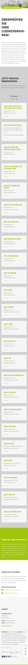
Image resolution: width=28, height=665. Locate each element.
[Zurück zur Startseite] (26, 648)
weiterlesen (6, 116)
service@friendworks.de (15, 590)
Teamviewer (14, 656)
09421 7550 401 (14, 593)
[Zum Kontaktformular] (26, 654)
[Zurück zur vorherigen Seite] (26, 645)
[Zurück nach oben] (26, 651)
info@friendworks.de (6, 626)
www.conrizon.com (6, 647)
